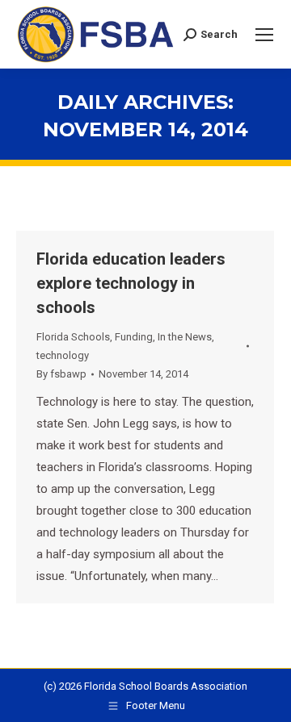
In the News (185, 337)
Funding (134, 337)
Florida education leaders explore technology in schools (131, 283)
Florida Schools (73, 337)
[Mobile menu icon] (264, 34)
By (61, 374)
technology (62, 355)
